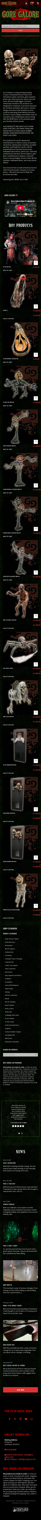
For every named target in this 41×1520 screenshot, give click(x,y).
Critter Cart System (11, 965)
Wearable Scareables (12, 1042)
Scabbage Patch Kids (12, 1015)
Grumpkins (8, 982)
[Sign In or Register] (26, 3)
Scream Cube (9, 1022)
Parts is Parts (9, 1008)
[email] (31, 1419)
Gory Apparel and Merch (13, 975)
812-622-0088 (11, 1449)
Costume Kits (9, 962)
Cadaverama (9, 952)
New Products (9, 1005)
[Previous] (7, 1117)
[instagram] (20, 1419)
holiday (7, 992)
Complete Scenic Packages (13, 959)
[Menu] (38, 3)
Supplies (8, 1028)
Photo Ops (8, 1012)
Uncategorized (10, 1035)
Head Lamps (9, 989)
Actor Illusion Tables (12, 939)
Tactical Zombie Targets (13, 1032)
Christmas (8, 955)
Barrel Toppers (10, 949)
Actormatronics (10, 942)
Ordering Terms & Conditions (20, 1503)
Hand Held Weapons (12, 985)
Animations (9, 945)
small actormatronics (12, 1025)
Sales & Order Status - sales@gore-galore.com (19, 1456)
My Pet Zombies (10, 1002)
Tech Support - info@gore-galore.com (21, 1459)
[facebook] (9, 1419)
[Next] (33, 1117)
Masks (7, 999)
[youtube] (26, 1420)
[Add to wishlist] (36, 263)
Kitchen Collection (11, 995)
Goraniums (8, 972)
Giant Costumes (10, 969)
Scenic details (9, 1018)
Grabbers (8, 979)
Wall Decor (8, 1038)
